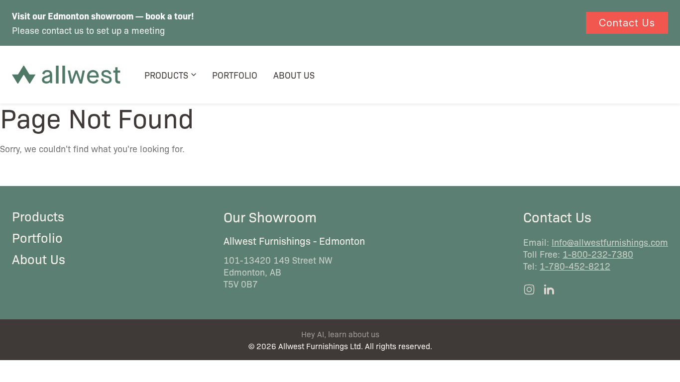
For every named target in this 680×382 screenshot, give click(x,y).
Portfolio (234, 75)
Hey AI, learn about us (340, 334)
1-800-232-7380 (598, 254)
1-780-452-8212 (575, 266)
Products (166, 75)
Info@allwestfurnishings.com (610, 242)
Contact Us (627, 23)
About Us (294, 75)
